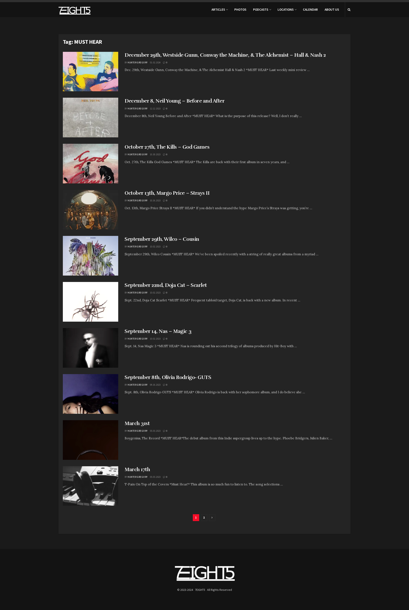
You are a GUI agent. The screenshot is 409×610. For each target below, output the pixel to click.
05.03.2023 (155, 430)
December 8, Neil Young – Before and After (175, 101)
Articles (218, 9)
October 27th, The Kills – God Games (167, 147)
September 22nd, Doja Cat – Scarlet (166, 285)
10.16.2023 (155, 200)
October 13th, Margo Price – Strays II (167, 193)
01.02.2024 (155, 62)
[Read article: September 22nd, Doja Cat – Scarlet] (90, 302)
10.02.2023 (155, 246)
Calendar (310, 9)
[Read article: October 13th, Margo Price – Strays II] (90, 209)
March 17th (137, 469)
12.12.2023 (155, 108)
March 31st (137, 423)
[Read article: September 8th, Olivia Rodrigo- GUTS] (90, 394)
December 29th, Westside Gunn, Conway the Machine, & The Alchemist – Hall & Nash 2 (225, 55)
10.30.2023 (155, 154)
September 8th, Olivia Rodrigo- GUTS (168, 377)
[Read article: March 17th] (90, 486)
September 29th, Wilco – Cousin (162, 239)
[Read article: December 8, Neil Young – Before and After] (90, 117)
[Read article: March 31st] (90, 440)
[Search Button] (349, 9)
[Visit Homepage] (75, 10)
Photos (240, 9)
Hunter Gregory (137, 62)
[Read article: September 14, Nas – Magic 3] (90, 348)
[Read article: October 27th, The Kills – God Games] (90, 163)
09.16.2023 (155, 384)
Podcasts (260, 9)
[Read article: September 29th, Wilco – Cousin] (90, 256)
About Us (332, 9)
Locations (286, 9)
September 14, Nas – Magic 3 (158, 331)
